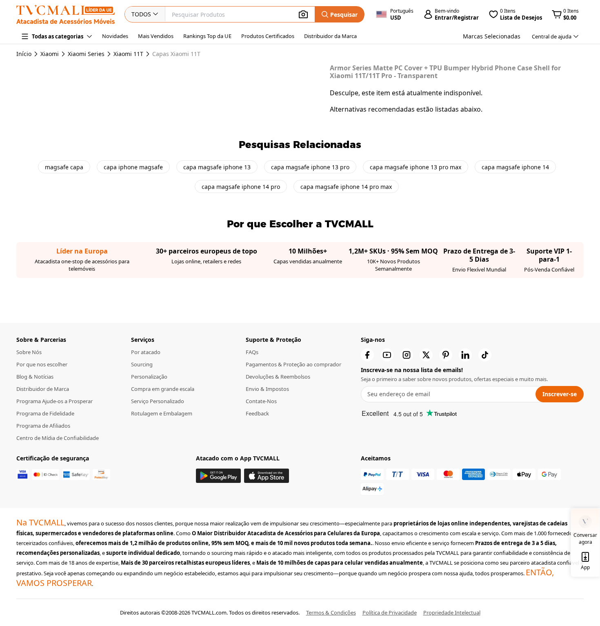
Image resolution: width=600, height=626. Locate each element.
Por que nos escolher (41, 364)
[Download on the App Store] (266, 476)
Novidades (115, 36)
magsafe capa (64, 167)
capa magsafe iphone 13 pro (310, 167)
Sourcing (142, 364)
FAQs (252, 352)
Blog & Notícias (34, 376)
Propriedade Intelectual (451, 612)
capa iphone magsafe (133, 167)
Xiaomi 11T (128, 54)
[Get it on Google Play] (218, 476)
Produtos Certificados (267, 36)
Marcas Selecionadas (491, 36)
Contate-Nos (261, 401)
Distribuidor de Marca (42, 389)
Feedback (257, 413)
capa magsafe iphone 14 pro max (346, 187)
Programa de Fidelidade (45, 413)
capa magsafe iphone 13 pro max (415, 167)
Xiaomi (49, 54)
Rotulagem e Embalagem (161, 413)
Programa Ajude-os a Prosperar (54, 401)
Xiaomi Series (86, 54)
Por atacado (145, 352)
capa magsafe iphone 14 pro (241, 187)
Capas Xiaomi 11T (176, 54)
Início (23, 54)
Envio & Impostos (267, 389)
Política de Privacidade (389, 612)
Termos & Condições (331, 612)
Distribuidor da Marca (330, 36)
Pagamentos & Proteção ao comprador (293, 364)
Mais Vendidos (155, 36)
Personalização (149, 376)
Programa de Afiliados (43, 425)
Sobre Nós (29, 352)
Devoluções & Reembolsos (278, 376)
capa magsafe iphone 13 (217, 167)
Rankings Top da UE (207, 36)
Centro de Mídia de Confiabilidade (57, 438)
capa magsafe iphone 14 (515, 167)
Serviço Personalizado (157, 401)
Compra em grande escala (162, 389)
